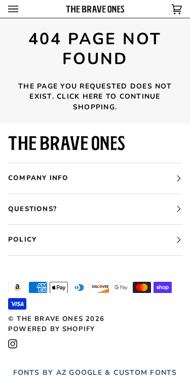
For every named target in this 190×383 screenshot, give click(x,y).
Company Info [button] (38, 178)
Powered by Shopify (51, 329)
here (93, 96)
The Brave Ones (50, 318)
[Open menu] (23, 9)
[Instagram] (12, 343)
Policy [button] (22, 239)
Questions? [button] (32, 209)
